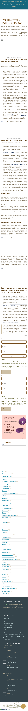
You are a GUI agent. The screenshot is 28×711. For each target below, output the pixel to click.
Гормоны (4, 495)
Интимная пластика (6, 581)
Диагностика (5, 510)
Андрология (5, 479)
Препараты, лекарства (7, 534)
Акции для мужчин (6, 476)
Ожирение (4, 593)
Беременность (5, 488)
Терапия (4, 574)
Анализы (4, 512)
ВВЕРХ (25, 335)
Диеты (3, 532)
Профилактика (5, 537)
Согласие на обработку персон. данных (13, 634)
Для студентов (5, 566)
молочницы (10, 114)
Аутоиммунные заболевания (9, 481)
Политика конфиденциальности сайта (13, 632)
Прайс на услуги (8, 621)
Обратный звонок (8, 627)
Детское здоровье (6, 508)
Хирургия (4, 579)
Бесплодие (4, 490)
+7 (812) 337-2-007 (19, 3)
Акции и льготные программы (11, 620)
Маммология (5, 552)
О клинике (6, 618)
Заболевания (5, 498)
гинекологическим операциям (18, 164)
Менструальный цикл (7, 503)
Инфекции (4, 542)
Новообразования (6, 586)
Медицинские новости (7, 554)
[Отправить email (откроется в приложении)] (15, 7)
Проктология (5, 569)
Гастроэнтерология (6, 484)
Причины (4, 520)
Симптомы (4, 522)
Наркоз (3, 583)
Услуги (5, 629)
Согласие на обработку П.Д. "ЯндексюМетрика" (14, 637)
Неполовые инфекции (7, 547)
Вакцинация (5, 530)
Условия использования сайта (11, 631)
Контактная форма (8, 625)
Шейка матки (5, 505)
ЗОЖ (3, 528)
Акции (3, 471)
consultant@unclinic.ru (12, 667)
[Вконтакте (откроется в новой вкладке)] (13, 7)
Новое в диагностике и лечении (9, 559)
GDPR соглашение (6, 359)
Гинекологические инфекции (8, 493)
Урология (4, 577)
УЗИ (3, 525)
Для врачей (5, 564)
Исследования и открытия (8, 556)
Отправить (6, 372)
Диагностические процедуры (9, 515)
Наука (3, 562)
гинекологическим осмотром (10, 297)
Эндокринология (6, 591)
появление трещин (8, 152)
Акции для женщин (6, 473)
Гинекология (5, 486)
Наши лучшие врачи (8, 623)
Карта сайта (7, 639)
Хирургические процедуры (8, 588)
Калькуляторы (5, 517)
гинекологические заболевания (11, 322)
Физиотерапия (5, 539)
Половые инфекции (6, 549)
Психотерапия (5, 572)
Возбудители (5, 544)
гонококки (23, 115)
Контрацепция (5, 500)
